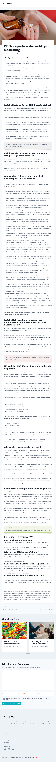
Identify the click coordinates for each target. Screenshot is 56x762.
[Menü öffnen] (53, 3)
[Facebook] (5, 749)
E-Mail (22, 694)
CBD (5, 42)
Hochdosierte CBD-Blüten (47, 608)
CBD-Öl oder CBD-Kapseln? (9, 608)
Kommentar (5, 669)
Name (4, 694)
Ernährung (6, 733)
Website (40, 694)
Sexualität (6, 742)
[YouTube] (13, 749)
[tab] (26, 653)
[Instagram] (9, 749)
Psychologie (7, 740)
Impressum (7, 751)
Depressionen (7, 737)
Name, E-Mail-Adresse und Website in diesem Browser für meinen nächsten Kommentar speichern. (26, 699)
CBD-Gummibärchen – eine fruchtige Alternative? (14, 642)
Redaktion (8, 646)
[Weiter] (52, 637)
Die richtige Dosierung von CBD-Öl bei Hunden (41, 642)
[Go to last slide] (4, 637)
